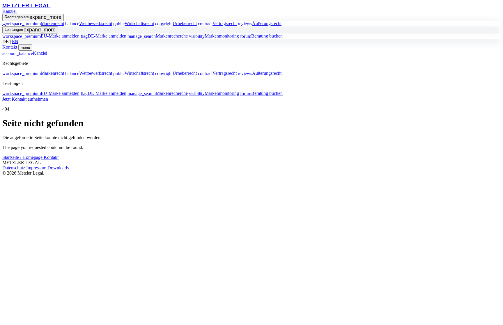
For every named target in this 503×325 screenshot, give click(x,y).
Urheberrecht (176, 23)
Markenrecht (33, 23)
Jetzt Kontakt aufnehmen (25, 99)
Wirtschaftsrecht (133, 23)
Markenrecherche (157, 35)
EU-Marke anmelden (40, 35)
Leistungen (30, 30)
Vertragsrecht (217, 23)
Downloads (58, 167)
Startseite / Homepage (23, 157)
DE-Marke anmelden (103, 35)
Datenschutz (13, 167)
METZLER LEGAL (26, 5)
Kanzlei (9, 11)
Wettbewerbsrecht (88, 23)
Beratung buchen (261, 35)
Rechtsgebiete (33, 17)
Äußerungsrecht (259, 23)
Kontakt (9, 47)
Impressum (36, 167)
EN (15, 41)
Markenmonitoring (214, 35)
